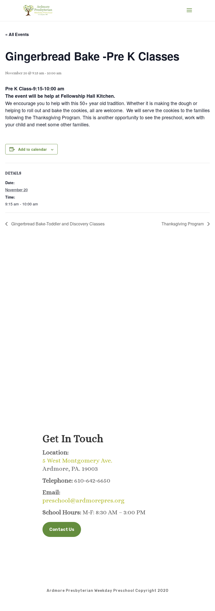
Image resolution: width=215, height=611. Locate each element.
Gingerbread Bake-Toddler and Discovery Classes (57, 224)
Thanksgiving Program (183, 224)
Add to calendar (32, 149)
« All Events (17, 34)
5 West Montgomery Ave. (77, 460)
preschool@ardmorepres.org (83, 500)
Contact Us (61, 529)
